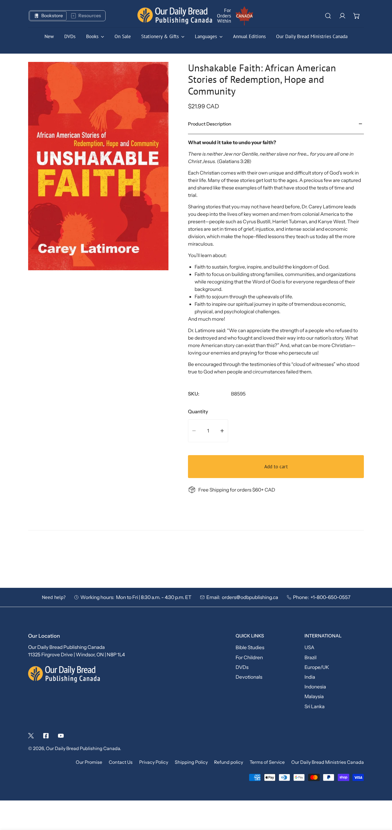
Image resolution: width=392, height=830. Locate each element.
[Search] (328, 16)
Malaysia (314, 696)
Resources (89, 15)
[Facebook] (45, 736)
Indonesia (315, 687)
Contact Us (121, 762)
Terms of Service (267, 762)
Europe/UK (316, 667)
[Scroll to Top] (380, 798)
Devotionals (249, 677)
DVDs (242, 667)
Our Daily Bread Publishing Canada (83, 748)
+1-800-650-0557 (330, 597)
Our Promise (89, 762)
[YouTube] (60, 736)
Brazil (310, 657)
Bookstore (52, 15)
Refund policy (228, 762)
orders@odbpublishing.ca (250, 597)
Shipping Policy (191, 762)
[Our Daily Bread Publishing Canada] (174, 15)
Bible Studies (250, 647)
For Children (249, 657)
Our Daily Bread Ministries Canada (327, 762)
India (309, 677)
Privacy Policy (153, 762)
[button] (357, 16)
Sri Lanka (314, 706)
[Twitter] (31, 736)
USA (309, 647)
